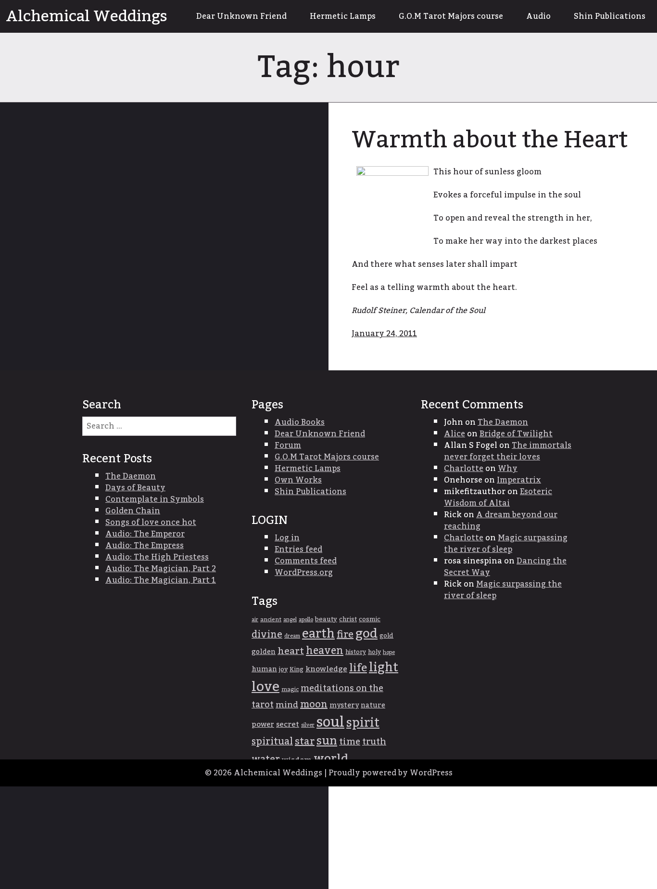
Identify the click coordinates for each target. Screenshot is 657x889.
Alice (454, 434)
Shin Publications (609, 16)
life (358, 668)
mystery (344, 705)
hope (389, 652)
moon (314, 704)
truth (374, 742)
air (255, 619)
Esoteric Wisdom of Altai (498, 497)
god (366, 633)
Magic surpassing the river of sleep (506, 543)
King (296, 670)
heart (291, 651)
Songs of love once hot (150, 522)
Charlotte (463, 468)
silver (308, 725)
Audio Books (300, 422)
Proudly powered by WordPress (390, 773)
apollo (306, 619)
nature (373, 705)
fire (345, 634)
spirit (362, 723)
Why (508, 468)
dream (292, 636)
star (305, 741)
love (265, 687)
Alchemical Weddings (86, 16)
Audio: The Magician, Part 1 (160, 580)
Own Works (298, 480)
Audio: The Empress (144, 545)
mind (287, 704)
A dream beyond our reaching (500, 520)
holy (374, 652)
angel (290, 619)
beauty (326, 619)
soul (330, 722)
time (349, 742)
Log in (287, 538)
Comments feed (306, 561)
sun (326, 741)
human (264, 669)
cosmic (369, 619)
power (263, 724)
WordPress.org (304, 572)
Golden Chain (132, 511)
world (331, 759)
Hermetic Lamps (343, 16)
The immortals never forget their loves (507, 451)
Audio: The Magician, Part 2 (160, 568)
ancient (270, 619)
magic (290, 689)
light (383, 667)
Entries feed (298, 549)
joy (283, 669)
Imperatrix (519, 480)
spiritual (272, 741)
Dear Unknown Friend (241, 16)
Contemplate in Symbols (154, 499)
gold (386, 635)
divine (267, 634)
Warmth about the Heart (490, 140)
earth (318, 634)
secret (287, 724)
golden (264, 652)
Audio (538, 16)
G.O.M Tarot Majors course (451, 16)
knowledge (326, 669)
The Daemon (503, 422)
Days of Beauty (135, 488)
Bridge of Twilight (516, 434)
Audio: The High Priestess (157, 557)
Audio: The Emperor (145, 534)
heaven (324, 651)
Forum (288, 445)
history (355, 652)
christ (348, 619)
